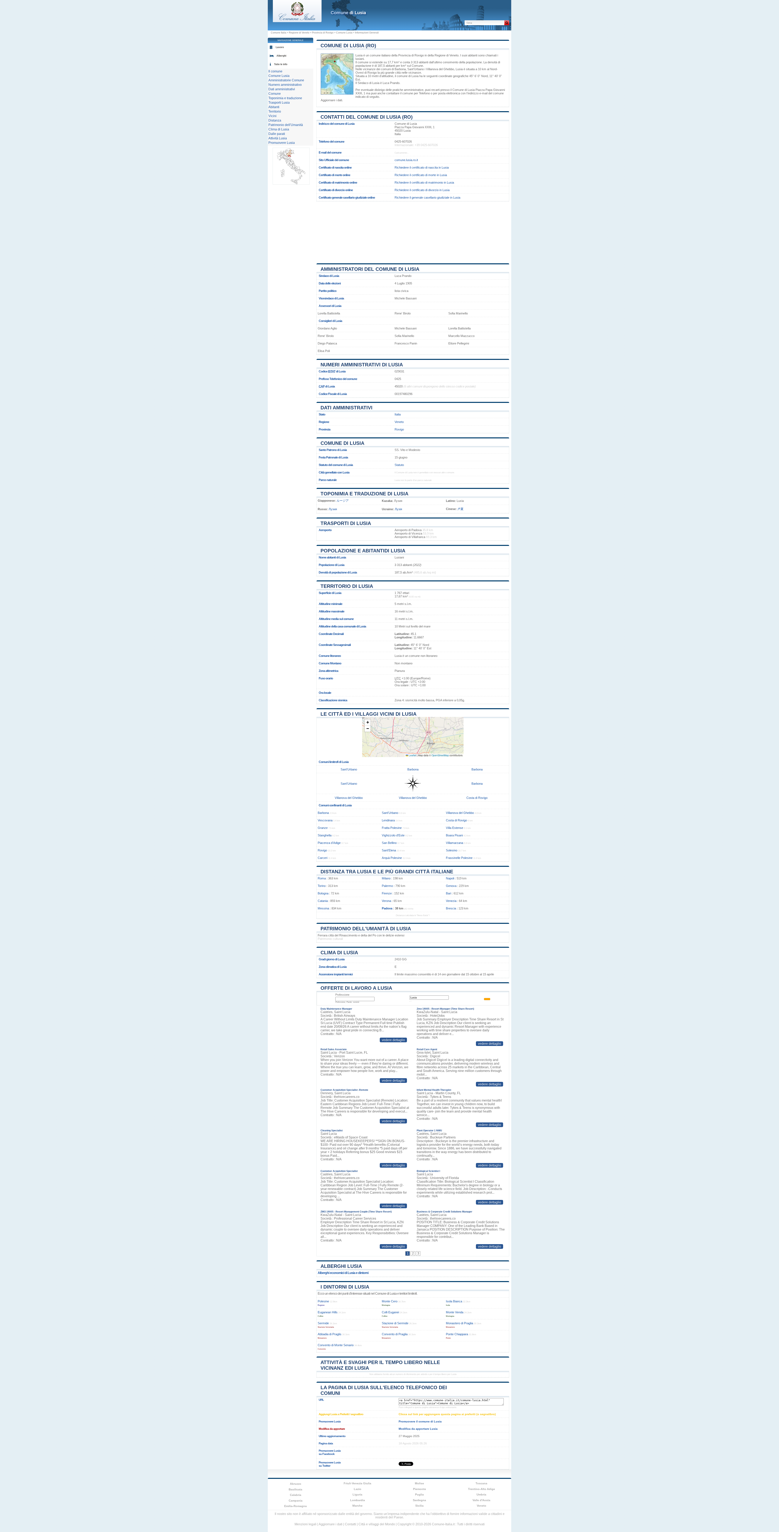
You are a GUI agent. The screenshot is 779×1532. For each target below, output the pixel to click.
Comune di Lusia (342, 443)
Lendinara (388, 820)
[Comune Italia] (297, 21)
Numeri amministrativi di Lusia (362, 364)
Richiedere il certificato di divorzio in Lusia (422, 190)
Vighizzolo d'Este (393, 835)
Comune (274, 93)
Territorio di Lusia (347, 586)
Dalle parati (276, 134)
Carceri (322, 858)
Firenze (387, 893)
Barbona (400, 69)
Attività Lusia (277, 138)
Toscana (481, 1483)
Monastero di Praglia (459, 1323)
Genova (451, 886)
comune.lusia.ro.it (406, 160)
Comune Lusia (344, 32)
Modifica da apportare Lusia (418, 1428)
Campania (295, 1500)
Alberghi (281, 55)
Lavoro (280, 47)
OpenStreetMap (440, 755)
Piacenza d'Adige (329, 843)
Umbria (481, 1494)
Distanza (274, 120)
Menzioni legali (305, 1524)
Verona (386, 901)
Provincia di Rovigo (323, 32)
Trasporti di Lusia (346, 523)
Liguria (357, 1494)
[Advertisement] (412, 230)
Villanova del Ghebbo (440, 69)
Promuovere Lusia (281, 142)
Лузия (333, 509)
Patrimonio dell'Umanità (285, 125)
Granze (323, 827)
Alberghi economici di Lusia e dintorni (343, 1273)
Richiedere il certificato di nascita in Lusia (422, 167)
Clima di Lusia (339, 952)
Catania (323, 901)
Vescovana (325, 820)
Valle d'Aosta (481, 1500)
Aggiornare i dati (331, 100)
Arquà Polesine (392, 858)
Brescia (451, 908)
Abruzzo (295, 1483)
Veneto (399, 422)
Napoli (450, 878)
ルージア (343, 500)
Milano (386, 878)
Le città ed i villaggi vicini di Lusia (368, 714)
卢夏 (460, 509)
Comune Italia (278, 32)
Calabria (295, 1494)
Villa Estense (454, 827)
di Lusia (348, 12)
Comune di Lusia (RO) (348, 45)
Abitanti (273, 107)
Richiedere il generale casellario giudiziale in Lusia (427, 197)
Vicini (272, 116)
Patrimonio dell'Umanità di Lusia (366, 928)
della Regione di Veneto (443, 55)
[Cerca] (506, 22)
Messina (323, 908)
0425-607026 (403, 141)
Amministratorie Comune (286, 80)
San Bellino (389, 843)
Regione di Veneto (299, 32)
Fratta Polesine (392, 827)
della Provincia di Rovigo (407, 55)
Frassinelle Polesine (459, 858)
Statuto (399, 465)
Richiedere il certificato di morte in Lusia (421, 175)
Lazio (357, 1489)
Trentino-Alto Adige (481, 1489)
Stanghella (324, 835)
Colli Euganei (390, 1312)
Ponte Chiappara (457, 1334)
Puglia (419, 1494)
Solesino (451, 850)
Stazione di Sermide (395, 1323)
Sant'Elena (389, 850)
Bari (448, 893)
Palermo (387, 886)
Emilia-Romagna (295, 1506)
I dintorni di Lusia (345, 1287)
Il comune (275, 71)
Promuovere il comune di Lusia (420, 1421)
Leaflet (412, 755)
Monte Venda (454, 1312)
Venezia (451, 901)
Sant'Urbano (415, 69)
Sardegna (419, 1500)
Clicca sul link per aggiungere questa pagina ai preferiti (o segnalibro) (447, 1414)
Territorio (274, 111)
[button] (368, 722)
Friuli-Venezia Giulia (357, 1483)
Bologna (323, 893)
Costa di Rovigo (476, 797)
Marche (357, 1505)
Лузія (398, 509)
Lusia (359, 55)
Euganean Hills (328, 1312)
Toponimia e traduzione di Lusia (364, 493)
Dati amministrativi (346, 407)
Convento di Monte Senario (336, 1345)
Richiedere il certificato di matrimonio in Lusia (424, 182)
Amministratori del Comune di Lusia (370, 269)
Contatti (350, 1524)
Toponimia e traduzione (285, 98)
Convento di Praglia (395, 1334)
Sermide (323, 1323)
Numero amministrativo (285, 84)
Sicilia (419, 1505)
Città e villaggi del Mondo (376, 1524)
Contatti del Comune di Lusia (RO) (367, 117)
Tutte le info (280, 64)
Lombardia (357, 1500)
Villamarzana (454, 843)
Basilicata (295, 1489)
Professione (342, 994)
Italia (398, 414)
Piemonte (419, 1489)
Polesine (323, 1301)
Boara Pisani (454, 835)
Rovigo (372, 72)
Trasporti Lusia (279, 102)
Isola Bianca (454, 1301)
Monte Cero (389, 1301)
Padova (387, 908)
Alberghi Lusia (341, 1266)
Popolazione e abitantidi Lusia (363, 550)
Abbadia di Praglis (329, 1334)
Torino (322, 886)
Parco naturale (328, 480)
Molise (419, 1483)
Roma (322, 878)
